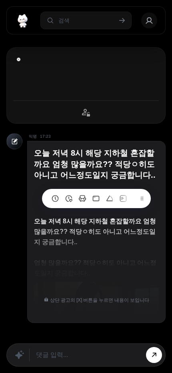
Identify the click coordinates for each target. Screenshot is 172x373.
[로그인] (149, 20)
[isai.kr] (55, 198)
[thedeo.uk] (123, 198)
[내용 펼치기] (18, 59)
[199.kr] (82, 198)
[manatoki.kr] (69, 198)
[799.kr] (96, 198)
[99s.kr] (109, 198)
